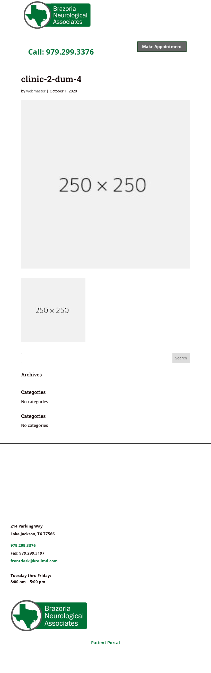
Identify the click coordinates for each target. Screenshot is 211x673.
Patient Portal (105, 642)
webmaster (36, 91)
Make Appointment (162, 46)
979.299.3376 (23, 545)
